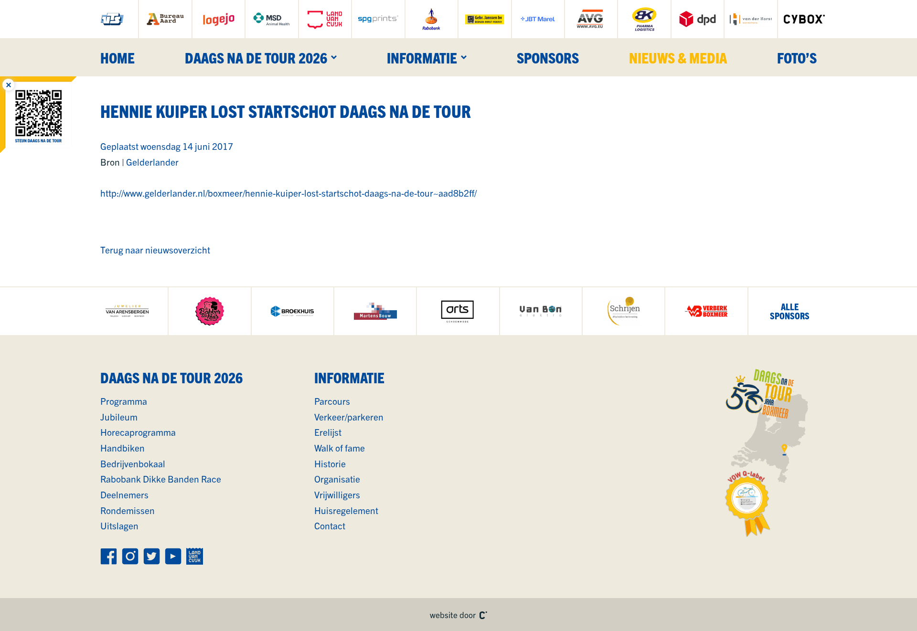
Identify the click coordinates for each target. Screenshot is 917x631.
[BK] (644, 19)
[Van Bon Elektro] (541, 311)
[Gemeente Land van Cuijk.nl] (325, 19)
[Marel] (538, 19)
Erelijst (327, 432)
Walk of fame (339, 447)
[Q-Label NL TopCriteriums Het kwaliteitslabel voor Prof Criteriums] (748, 504)
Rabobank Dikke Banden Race (160, 478)
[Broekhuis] (292, 311)
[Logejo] (218, 19)
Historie (330, 463)
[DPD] (698, 19)
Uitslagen (119, 525)
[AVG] (591, 19)
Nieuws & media (678, 57)
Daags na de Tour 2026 (256, 57)
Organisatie (337, 478)
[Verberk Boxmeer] (706, 311)
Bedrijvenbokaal (132, 463)
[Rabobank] (431, 19)
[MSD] (271, 19)
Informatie (422, 57)
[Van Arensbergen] (127, 311)
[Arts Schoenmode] (458, 311)
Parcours (332, 401)
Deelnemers (124, 494)
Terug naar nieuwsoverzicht (155, 249)
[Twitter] (151, 556)
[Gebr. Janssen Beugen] (484, 19)
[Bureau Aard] (165, 19)
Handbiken (122, 447)
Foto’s (797, 57)
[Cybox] (804, 19)
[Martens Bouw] (375, 311)
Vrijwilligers (337, 494)
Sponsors (548, 57)
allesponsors (790, 311)
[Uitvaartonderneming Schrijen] (623, 311)
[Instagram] (130, 556)
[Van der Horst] (751, 19)
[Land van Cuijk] (194, 556)
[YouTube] (173, 556)
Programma (123, 401)
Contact (329, 525)
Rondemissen (127, 510)
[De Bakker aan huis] (209, 311)
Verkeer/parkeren (349, 416)
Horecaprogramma (138, 432)
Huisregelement (346, 510)
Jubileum (119, 416)
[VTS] (112, 19)
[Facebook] (108, 556)
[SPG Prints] (378, 19)
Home (117, 57)
